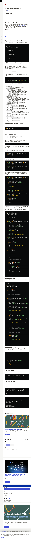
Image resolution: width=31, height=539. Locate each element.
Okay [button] (2, 537)
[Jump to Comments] (1, 39)
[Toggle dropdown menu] (28, 413)
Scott (9, 498)
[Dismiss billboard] (29, 533)
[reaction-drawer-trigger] (1, 36)
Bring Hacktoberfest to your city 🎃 (13, 429)
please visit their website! (22, 25)
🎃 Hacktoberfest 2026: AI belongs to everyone (14, 520)
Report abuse (19, 455)
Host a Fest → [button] (7, 434)
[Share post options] (1, 47)
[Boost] (1, 44)
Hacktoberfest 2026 (18, 523)
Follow (17, 489)
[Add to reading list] (1, 42)
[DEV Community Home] (1, 1)
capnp (8, 10)
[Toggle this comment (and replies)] (5, 449)
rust (6, 10)
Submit (8, 444)
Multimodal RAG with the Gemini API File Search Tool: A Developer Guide (15, 475)
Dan (7, 447)
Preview (12, 444)
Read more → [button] (6, 526)
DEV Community (4, 531)
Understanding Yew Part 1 (7, 501)
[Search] (3, 1)
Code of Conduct (14, 455)
